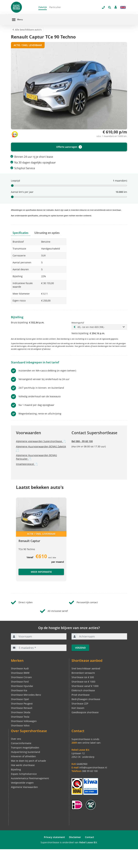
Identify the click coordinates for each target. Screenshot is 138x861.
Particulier (55, 7)
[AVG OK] (91, 804)
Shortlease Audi (20, 668)
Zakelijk (42, 7)
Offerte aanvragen (66, 146)
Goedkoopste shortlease (85, 712)
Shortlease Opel (20, 699)
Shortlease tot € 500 (83, 677)
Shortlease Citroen (21, 677)
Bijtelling (16, 769)
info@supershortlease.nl (93, 767)
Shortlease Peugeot (22, 703)
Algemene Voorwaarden (24, 787)
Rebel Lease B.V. (88, 842)
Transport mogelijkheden (25, 747)
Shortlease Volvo (20, 725)
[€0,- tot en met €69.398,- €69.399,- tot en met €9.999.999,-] (99, 327)
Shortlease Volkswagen (24, 721)
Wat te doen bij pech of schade (28, 760)
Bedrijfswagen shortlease (86, 699)
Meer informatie (41, 571)
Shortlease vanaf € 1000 (85, 686)
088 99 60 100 (90, 771)
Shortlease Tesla (20, 716)
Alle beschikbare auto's (28, 29)
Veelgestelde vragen (22, 782)
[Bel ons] (103, 7)
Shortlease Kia (19, 690)
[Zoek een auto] (109, 7)
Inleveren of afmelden (23, 756)
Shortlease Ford (20, 681)
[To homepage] (22, 7)
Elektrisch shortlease (83, 690)
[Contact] (115, 7)
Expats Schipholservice (24, 773)
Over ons (16, 738)
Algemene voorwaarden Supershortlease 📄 (40, 441)
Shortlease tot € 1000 (83, 681)
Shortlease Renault (21, 708)
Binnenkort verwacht (83, 672)
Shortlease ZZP (80, 703)
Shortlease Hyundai (22, 686)
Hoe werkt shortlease (23, 765)
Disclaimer (75, 837)
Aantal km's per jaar (22, 191)
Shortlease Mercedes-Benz (26, 694)
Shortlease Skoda (20, 712)
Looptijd (15, 180)
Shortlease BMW (20, 672)
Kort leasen (78, 708)
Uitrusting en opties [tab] (47, 233)
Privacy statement (54, 837)
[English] (123, 7)
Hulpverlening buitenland (25, 752)
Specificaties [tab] (20, 233)
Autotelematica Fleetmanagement (30, 778)
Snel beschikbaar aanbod (86, 668)
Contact (89, 837)
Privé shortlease (81, 694)
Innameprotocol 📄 (26, 464)
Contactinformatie (21, 743)
